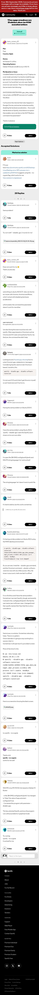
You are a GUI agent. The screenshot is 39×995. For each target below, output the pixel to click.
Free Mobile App (10, 930)
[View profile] (4, 42)
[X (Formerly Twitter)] (13, 966)
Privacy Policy (8, 982)
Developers (8, 901)
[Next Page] (24, 199)
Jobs (6, 884)
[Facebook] (19, 966)
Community (10, 14)
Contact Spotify (10, 933)
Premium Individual (11, 943)
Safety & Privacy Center (14, 979)
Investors (8, 909)
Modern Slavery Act (9, 988)
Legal (6, 979)
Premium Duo (9, 947)
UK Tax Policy (18, 988)
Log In (31, 15)
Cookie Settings (16, 982)
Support (7, 922)
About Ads (7, 985)
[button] (35, 42)
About (7, 880)
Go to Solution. (14, 127)
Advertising (8, 905)
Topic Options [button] (19, 141)
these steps (24, 8)
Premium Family (10, 950)
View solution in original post (12, 178)
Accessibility (14, 985)
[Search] (26, 15)
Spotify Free (9, 958)
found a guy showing (21, 360)
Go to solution (20, 33)
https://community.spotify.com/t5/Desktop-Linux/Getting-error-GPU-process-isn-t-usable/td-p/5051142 (19, 170)
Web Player (8, 926)
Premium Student (10, 954)
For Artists (8, 897)
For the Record (9, 888)
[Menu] (35, 15)
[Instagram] (7, 966)
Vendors (7, 913)
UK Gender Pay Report (10, 991)
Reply (30, 136)
